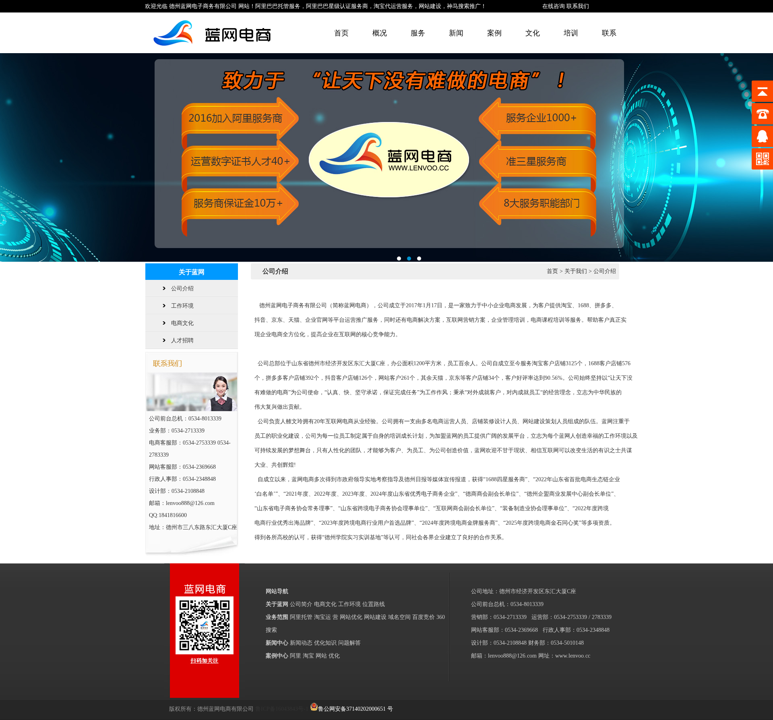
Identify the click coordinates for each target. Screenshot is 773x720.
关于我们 (575, 271)
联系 (609, 33)
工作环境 (182, 306)
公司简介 (301, 604)
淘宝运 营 (327, 617)
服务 (418, 33)
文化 (532, 33)
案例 (494, 33)
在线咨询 (553, 6)
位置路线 (373, 604)
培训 (571, 33)
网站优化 (351, 617)
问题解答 (349, 643)
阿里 (295, 656)
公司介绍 (182, 289)
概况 (379, 33)
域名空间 (399, 617)
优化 (334, 656)
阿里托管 (301, 617)
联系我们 (577, 6)
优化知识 (325, 643)
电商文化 (182, 323)
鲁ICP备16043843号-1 (281, 709)
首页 (341, 33)
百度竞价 (423, 617)
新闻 (456, 33)
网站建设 (375, 617)
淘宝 (308, 656)
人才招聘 (182, 340)
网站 (321, 656)
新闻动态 (301, 643)
